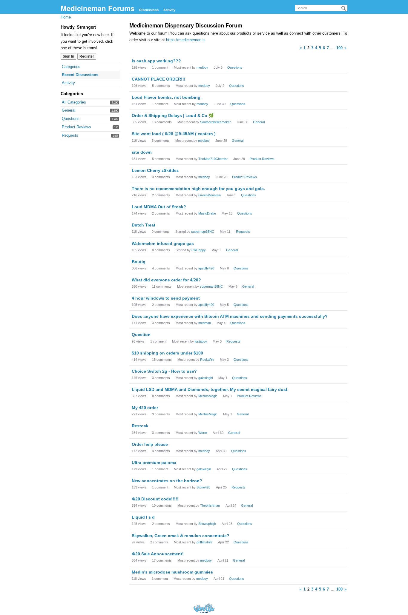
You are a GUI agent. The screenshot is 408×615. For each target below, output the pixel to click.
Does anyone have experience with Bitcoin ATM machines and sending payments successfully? (230, 316)
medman (204, 323)
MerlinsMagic (207, 396)
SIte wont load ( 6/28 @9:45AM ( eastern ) (174, 133)
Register (86, 56)
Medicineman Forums (97, 8)
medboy (202, 67)
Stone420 (203, 487)
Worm (202, 432)
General (68, 110)
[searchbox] (321, 8)
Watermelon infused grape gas (163, 243)
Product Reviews (76, 127)
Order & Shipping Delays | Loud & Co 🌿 (173, 115)
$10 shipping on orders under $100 (167, 353)
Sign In (68, 56)
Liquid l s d (143, 517)
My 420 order (145, 407)
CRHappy (198, 250)
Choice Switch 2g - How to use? (164, 371)
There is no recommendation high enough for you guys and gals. (198, 188)
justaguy (201, 341)
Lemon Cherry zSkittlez (155, 170)
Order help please (150, 444)
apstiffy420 (206, 268)
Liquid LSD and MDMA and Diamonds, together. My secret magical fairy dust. (210, 389)
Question (141, 334)
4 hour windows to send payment (166, 298)
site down (142, 152)
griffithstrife (204, 542)
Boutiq (138, 261)
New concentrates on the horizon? (167, 480)
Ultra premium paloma (154, 462)
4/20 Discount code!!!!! (155, 499)
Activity (169, 10)
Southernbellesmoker (215, 122)
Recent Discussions (80, 75)
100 (339, 48)
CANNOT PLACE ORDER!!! (158, 79)
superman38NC (202, 231)
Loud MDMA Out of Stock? (159, 206)
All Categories (74, 102)
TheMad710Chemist (213, 159)
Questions (70, 118)
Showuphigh (207, 523)
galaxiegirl (205, 378)
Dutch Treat (143, 225)
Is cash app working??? (156, 60)
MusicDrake (207, 213)
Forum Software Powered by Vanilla (204, 608)
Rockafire (207, 359)
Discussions (149, 10)
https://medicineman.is (185, 40)
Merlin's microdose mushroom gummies (172, 572)
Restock (140, 425)
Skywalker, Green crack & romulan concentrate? (180, 535)
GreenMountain (209, 195)
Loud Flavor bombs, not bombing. (167, 97)
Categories (71, 66)
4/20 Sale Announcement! (158, 553)
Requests (70, 135)
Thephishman (210, 505)
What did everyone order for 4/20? (166, 280)
